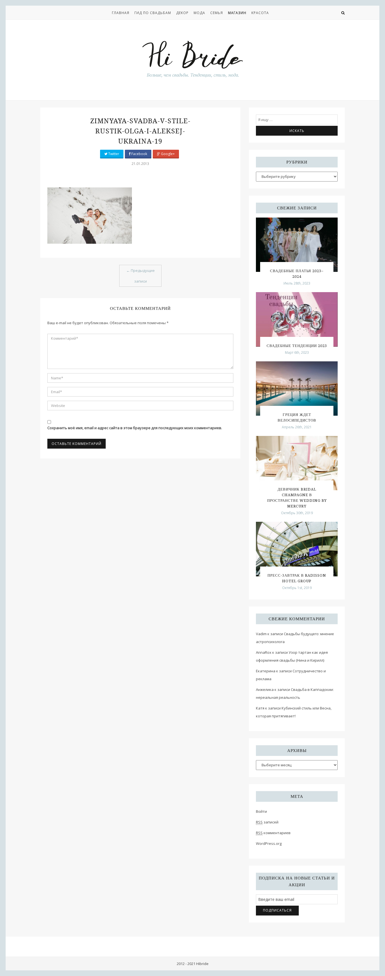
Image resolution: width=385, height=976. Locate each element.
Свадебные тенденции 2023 (297, 346)
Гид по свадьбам (152, 12)
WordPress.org (269, 843)
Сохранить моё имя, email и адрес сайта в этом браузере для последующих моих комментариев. (134, 427)
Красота (260, 12)
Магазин (237, 12)
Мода (199, 12)
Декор (182, 12)
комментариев (273, 832)
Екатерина (265, 670)
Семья (216, 12)
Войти (261, 811)
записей (267, 822)
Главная (120, 12)
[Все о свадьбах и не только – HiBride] (192, 59)
